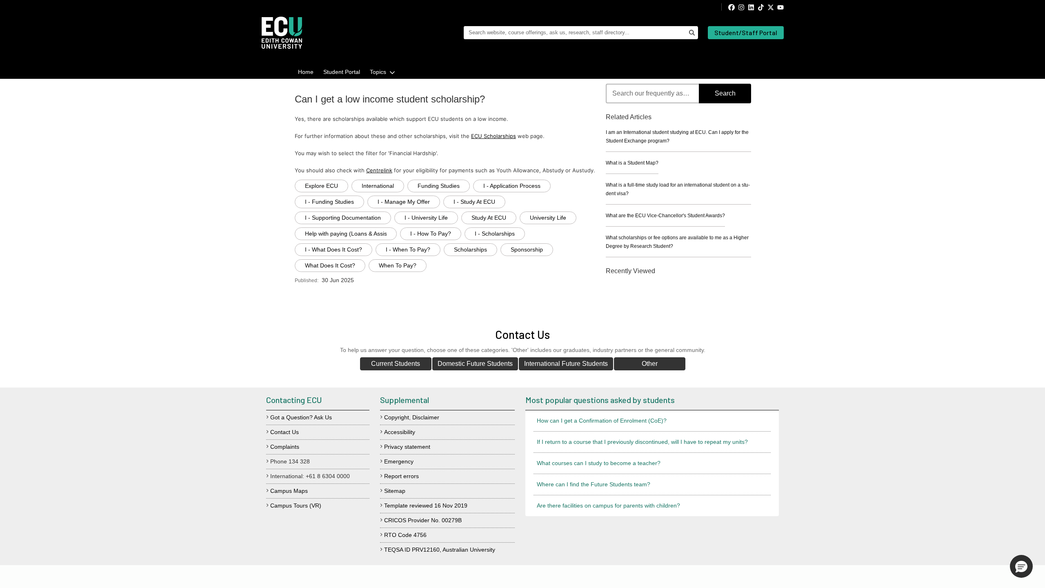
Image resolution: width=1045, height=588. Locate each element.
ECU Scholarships (493, 136)
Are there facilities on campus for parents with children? (608, 505)
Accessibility (399, 432)
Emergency (399, 461)
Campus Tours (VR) (295, 505)
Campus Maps (289, 491)
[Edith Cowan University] (281, 32)
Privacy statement (407, 446)
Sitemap (394, 491)
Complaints (284, 446)
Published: (306, 280)
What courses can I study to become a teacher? (598, 463)
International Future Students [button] (566, 363)
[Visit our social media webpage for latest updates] (752, 7)
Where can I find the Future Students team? (593, 484)
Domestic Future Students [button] (475, 363)
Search (725, 93)
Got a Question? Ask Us (301, 417)
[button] (1021, 566)
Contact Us (284, 432)
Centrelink (379, 170)
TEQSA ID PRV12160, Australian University (439, 549)
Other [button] (650, 363)
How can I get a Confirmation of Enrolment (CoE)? (602, 420)
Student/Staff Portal (745, 32)
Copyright (396, 417)
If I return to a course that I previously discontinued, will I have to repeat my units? (642, 442)
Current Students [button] (395, 363)
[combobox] (678, 93)
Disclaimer (425, 417)
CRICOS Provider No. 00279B (423, 520)
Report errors (401, 476)
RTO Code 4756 (405, 535)
